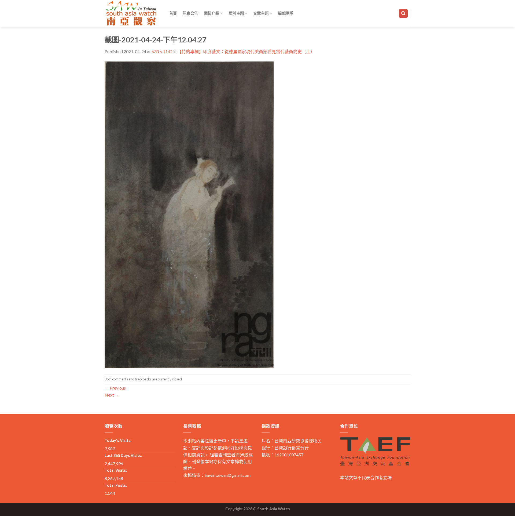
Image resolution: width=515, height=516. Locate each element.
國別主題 (236, 13)
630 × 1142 (162, 51)
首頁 (173, 13)
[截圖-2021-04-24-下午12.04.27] (189, 214)
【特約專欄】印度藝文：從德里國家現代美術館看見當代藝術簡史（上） (246, 51)
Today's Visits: (118, 440)
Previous (115, 387)
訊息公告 (190, 13)
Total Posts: (116, 485)
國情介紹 (211, 13)
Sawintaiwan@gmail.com (228, 475)
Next (112, 394)
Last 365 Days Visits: (123, 455)
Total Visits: (116, 470)
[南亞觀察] (131, 13)
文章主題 (260, 13)
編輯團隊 (285, 13)
